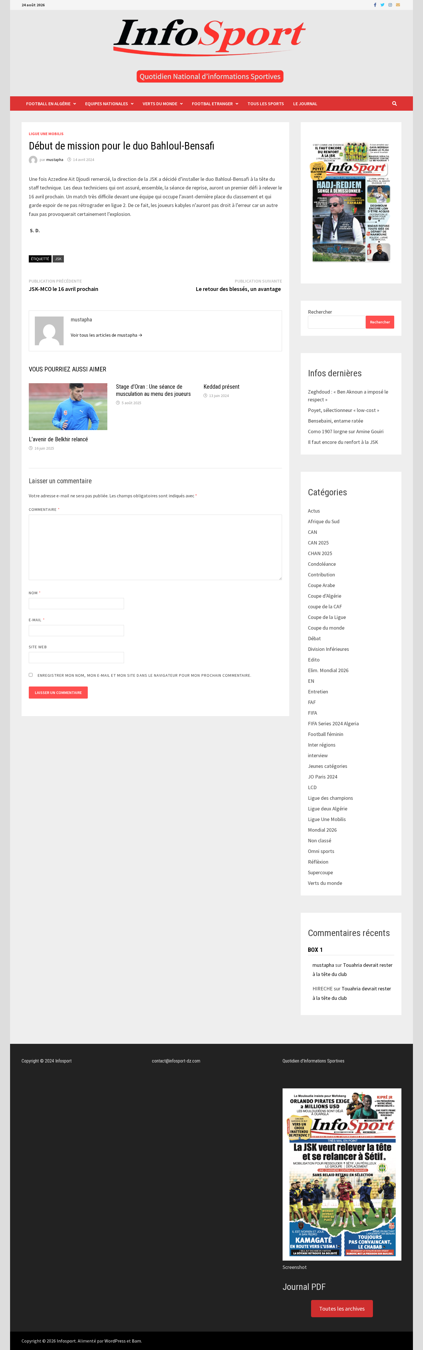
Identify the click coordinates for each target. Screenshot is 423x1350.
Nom (35, 592)
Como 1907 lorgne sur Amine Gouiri (346, 431)
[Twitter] (383, 4)
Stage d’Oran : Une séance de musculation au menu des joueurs (154, 390)
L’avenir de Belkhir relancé (58, 439)
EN (311, 681)
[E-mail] (398, 4)
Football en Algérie (48, 103)
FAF (312, 702)
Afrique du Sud (324, 521)
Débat (314, 638)
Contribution (321, 574)
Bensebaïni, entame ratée (335, 420)
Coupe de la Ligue (327, 617)
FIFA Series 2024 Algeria (334, 723)
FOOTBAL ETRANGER (212, 103)
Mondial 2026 (322, 830)
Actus (314, 510)
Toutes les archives (342, 1308)
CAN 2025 (318, 542)
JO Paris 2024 (322, 776)
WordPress (115, 1341)
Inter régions (322, 744)
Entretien (318, 691)
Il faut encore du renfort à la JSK (343, 442)
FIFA (312, 712)
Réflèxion (318, 861)
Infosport (66, 1341)
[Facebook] (375, 4)
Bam (136, 1341)
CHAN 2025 (320, 553)
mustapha (54, 159)
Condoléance (322, 564)
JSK (58, 258)
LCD (312, 787)
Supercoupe (320, 872)
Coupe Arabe (321, 585)
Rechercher (320, 311)
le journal (305, 103)
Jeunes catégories (327, 766)
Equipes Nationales (106, 103)
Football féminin (325, 734)
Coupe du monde (326, 627)
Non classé (319, 840)
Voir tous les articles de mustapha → (106, 335)
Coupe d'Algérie (324, 595)
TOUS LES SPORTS (265, 103)
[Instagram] (391, 4)
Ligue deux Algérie (327, 808)
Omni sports (321, 851)
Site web (38, 646)
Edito (314, 659)
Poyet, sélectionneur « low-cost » (343, 410)
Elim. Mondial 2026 (328, 670)
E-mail (37, 619)
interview (318, 755)
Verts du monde (160, 103)
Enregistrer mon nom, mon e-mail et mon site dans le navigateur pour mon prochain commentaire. (144, 675)
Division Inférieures (328, 649)
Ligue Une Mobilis (46, 133)
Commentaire (44, 509)
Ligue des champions (330, 798)
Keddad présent (221, 386)
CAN (312, 532)
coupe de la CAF (325, 606)
